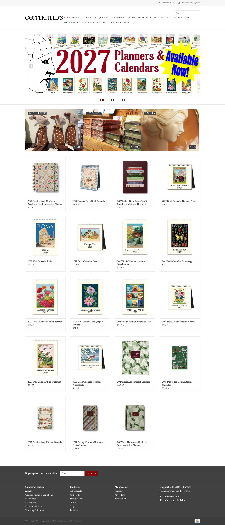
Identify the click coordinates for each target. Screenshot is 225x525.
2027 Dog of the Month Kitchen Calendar (176, 383)
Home (75, 17)
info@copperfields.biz (174, 500)
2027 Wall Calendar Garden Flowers (45, 322)
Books (131, 17)
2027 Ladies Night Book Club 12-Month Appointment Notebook (132, 203)
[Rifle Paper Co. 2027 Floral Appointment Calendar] (135, 357)
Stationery (144, 17)
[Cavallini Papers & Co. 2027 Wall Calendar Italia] (45, 237)
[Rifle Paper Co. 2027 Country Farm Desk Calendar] (90, 177)
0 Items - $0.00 (168, 3)
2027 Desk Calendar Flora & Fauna (178, 322)
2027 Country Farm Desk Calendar (89, 201)
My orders (120, 495)
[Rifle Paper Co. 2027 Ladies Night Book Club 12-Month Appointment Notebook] (135, 177)
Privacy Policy (32, 502)
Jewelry (104, 17)
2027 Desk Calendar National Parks (179, 201)
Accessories (118, 17)
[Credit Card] (196, 521)
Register (119, 491)
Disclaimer (30, 499)
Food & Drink (181, 17)
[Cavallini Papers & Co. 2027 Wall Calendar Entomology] (180, 237)
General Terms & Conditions (39, 495)
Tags (72, 506)
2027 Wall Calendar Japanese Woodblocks (131, 263)
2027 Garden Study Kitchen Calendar (45, 442)
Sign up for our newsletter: (41, 473)
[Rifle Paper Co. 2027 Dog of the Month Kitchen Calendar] (180, 357)
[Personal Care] (112, 65)
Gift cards (122, 22)
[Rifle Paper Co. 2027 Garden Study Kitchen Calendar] (45, 418)
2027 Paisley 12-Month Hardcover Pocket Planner (88, 444)
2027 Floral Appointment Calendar (133, 382)
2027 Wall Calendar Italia (40, 261)
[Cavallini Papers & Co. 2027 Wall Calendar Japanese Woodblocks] (135, 237)
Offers (73, 502)
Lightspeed (78, 521)
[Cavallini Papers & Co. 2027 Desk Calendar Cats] (90, 237)
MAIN (67, 17)
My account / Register (191, 3)
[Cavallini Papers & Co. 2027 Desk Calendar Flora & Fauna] (180, 297)
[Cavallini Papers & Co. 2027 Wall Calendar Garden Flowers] (45, 297)
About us (29, 491)
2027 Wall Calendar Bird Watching (44, 382)
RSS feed (74, 510)
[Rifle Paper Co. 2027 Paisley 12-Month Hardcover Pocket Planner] (90, 418)
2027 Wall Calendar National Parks (134, 322)
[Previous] (31, 66)
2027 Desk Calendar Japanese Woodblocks (87, 383)
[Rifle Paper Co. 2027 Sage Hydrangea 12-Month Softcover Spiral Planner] (135, 418)
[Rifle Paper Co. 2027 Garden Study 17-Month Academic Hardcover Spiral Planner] (45, 177)
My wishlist (120, 499)
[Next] (194, 66)
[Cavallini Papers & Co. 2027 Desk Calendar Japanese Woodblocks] (90, 357)
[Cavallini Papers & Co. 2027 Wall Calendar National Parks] (135, 297)
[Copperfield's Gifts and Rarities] (44, 18)
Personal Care (162, 17)
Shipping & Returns (34, 510)
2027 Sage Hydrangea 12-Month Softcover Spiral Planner (132, 444)
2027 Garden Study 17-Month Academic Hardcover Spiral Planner (45, 203)
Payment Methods (33, 506)
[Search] (177, 12)
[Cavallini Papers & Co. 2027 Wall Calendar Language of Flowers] (90, 297)
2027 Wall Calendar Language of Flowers (88, 323)
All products (76, 491)
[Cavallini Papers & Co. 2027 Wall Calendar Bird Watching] (45, 357)
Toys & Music (89, 17)
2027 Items (108, 22)
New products (76, 499)
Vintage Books (91, 22)
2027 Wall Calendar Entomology (177, 261)
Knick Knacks (72, 22)
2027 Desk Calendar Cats (85, 261)
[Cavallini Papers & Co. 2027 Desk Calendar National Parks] (180, 177)
